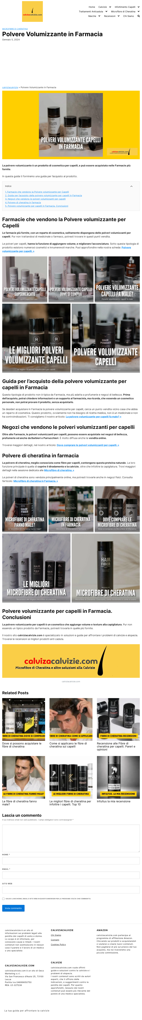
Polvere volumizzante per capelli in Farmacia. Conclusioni (36, 206)
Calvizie (102, 7)
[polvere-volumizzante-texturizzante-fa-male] (117, 279)
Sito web (7, 883)
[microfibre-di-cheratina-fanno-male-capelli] (24, 509)
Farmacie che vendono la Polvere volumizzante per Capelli (37, 191)
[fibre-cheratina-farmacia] (71, 509)
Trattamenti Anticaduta (91, 11)
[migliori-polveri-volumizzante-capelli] (36, 338)
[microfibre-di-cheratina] (106, 568)
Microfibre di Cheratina (123, 11)
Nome (6, 854)
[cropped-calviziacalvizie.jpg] (71, 661)
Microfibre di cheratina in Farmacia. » (35, 481)
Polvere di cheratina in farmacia (23, 202)
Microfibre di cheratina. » (59, 470)
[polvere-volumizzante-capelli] (106, 338)
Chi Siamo (128, 16)
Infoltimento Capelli (125, 7)
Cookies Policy (58, 944)
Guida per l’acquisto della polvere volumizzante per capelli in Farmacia (43, 195)
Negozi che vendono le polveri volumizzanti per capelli (35, 199)
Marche (92, 16)
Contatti (55, 940)
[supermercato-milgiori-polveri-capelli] (24, 279)
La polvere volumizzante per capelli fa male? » (93, 416)
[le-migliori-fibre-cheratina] (36, 568)
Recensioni (109, 16)
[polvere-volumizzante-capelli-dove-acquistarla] (71, 279)
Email (6, 869)
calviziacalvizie (10, 87)
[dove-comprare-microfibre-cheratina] (117, 509)
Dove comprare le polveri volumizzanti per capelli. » (88, 445)
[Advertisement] (71, 62)
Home (92, 7)
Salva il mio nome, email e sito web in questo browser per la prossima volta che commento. (48, 899)
